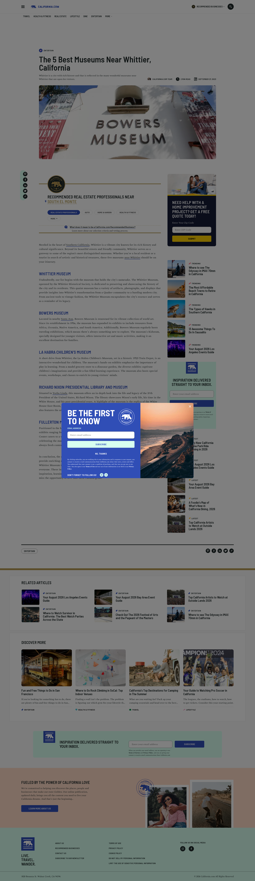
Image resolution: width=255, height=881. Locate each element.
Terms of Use (90, 466)
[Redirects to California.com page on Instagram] (101, 475)
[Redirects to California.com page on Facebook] (106, 475)
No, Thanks (101, 453)
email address (74, 428)
